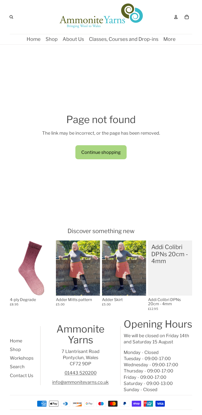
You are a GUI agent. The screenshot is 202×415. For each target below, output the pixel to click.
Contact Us (21, 375)
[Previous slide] (13, 268)
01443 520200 (81, 372)
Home (16, 340)
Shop (15, 349)
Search (17, 366)
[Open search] (11, 17)
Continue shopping (101, 152)
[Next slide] (50, 268)
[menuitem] (169, 39)
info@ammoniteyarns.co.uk (80, 382)
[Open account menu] (175, 17)
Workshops (22, 358)
